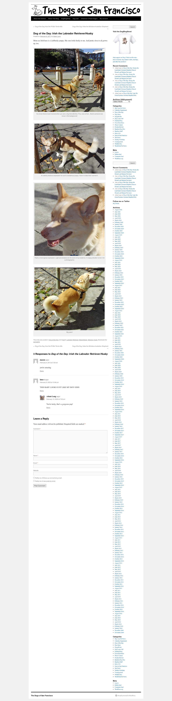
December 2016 (119, 454)
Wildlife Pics (118, 144)
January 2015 (118, 502)
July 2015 (117, 489)
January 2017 (118, 451)
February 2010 (119, 626)
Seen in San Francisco (121, 135)
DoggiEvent (118, 116)
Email (35, 463)
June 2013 (118, 542)
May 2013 (118, 544)
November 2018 (119, 405)
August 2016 (118, 462)
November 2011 (119, 582)
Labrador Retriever (72, 340)
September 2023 (119, 283)
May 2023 (118, 292)
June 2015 (118, 491)
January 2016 (118, 477)
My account (104, 18)
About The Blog (53, 18)
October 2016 (118, 458)
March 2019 (118, 397)
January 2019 (118, 401)
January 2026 (118, 224)
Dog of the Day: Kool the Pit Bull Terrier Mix (47, 26)
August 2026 (118, 210)
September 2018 (119, 409)
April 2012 (118, 571)
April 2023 (118, 294)
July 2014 (117, 515)
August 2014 (118, 512)
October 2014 (118, 508)
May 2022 (118, 317)
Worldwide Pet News (121, 146)
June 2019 (118, 390)
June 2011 (118, 592)
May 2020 (118, 367)
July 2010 (117, 616)
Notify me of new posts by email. (45, 481)
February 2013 (119, 550)
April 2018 (118, 420)
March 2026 (118, 220)
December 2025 (119, 226)
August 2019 (118, 386)
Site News (118, 137)
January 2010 (118, 628)
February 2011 (119, 601)
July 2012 (117, 565)
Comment (36, 429)
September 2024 (119, 258)
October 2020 (118, 357)
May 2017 (118, 443)
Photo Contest (119, 125)
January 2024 (118, 275)
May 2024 (118, 266)
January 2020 (118, 376)
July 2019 (117, 388)
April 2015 (118, 496)
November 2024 (119, 254)
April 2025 (118, 243)
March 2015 (118, 498)
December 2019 (119, 378)
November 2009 (119, 632)
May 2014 (118, 519)
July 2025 (117, 237)
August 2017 (118, 437)
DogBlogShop (65, 18)
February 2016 (119, 475)
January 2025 (118, 250)
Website (35, 470)
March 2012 (118, 573)
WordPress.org (119, 158)
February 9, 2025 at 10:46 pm (49, 382)
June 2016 (118, 466)
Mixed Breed (83, 340)
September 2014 (119, 510)
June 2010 (118, 618)
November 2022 (119, 304)
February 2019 (119, 399)
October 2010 (118, 609)
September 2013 (119, 536)
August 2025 (118, 235)
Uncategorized (119, 142)
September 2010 (119, 611)
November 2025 (119, 228)
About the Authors (40, 18)
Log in (116, 152)
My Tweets (116, 203)
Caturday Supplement (121, 110)
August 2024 (118, 260)
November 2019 (119, 380)
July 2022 (117, 313)
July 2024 (117, 262)
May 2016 (118, 468)
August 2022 (118, 311)
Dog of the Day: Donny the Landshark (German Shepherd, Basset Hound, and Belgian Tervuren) (127, 70)
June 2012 (118, 567)
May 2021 (118, 342)
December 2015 (119, 479)
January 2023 (118, 300)
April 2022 (118, 319)
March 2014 (118, 523)
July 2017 (117, 439)
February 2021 (119, 348)
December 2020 (119, 353)
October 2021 (118, 332)
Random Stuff (119, 131)
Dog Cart (76, 18)
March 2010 (118, 624)
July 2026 (117, 212)
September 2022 (119, 308)
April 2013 (118, 546)
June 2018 (118, 416)
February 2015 (119, 500)
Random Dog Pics (120, 129)
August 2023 (118, 285)
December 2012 (119, 555)
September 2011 (119, 586)
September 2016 (119, 460)
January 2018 (118, 426)
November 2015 (119, 481)
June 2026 (118, 214)
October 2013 (118, 533)
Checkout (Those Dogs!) (89, 18)
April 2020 (118, 369)
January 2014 (118, 527)
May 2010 (118, 620)
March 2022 (118, 321)
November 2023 (119, 279)
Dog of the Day (54, 340)
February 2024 (119, 273)
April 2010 (118, 622)
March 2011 (118, 599)
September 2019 (119, 384)
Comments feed (119, 156)
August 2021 (118, 336)
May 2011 (118, 594)
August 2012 (118, 563)
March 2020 (118, 372)
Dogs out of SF (119, 118)
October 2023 (118, 281)
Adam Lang (57, 36)
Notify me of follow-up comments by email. (48, 478)
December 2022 (119, 302)
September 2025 (119, 233)
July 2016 (117, 464)
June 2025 (118, 239)
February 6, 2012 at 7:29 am (49, 363)
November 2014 (119, 506)
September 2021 (119, 334)
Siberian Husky (92, 340)
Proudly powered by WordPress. (127, 695)
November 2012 (119, 557)
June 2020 (118, 365)
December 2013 (119, 529)
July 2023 (117, 287)
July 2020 (117, 363)
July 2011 (117, 590)
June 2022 (118, 315)
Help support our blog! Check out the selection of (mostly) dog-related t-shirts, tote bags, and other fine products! (125, 59)
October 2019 (118, 382)
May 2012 (118, 569)
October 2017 (118, 433)
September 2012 (119, 561)
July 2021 (117, 338)
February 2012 (119, 576)
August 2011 (118, 588)
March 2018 (118, 422)
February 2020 (119, 374)
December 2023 (119, 277)
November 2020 (119, 355)
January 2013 (118, 552)
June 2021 (118, 340)
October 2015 (118, 483)
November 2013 (119, 531)
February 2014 (119, 525)
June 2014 (118, 517)
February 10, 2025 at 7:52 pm (55, 399)
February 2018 (119, 424)
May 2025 (118, 241)
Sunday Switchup (120, 139)
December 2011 (119, 580)
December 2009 (119, 630)
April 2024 (118, 268)
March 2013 (118, 548)
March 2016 (118, 472)
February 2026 (119, 222)
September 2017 (119, 435)
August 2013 (118, 538)
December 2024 (119, 252)
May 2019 (118, 393)
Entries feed (118, 154)
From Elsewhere (119, 123)
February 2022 (119, 323)
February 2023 (119, 298)
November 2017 (119, 430)
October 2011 (118, 584)
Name (35, 455)
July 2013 (117, 540)
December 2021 (119, 327)
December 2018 (119, 403)
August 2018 (118, 411)
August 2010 (118, 613)
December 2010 (119, 605)
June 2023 (118, 289)
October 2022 (118, 306)
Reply (42, 371)
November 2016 (119, 456)
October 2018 (118, 407)
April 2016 (118, 470)
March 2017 (118, 447)
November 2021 (119, 329)
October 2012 (118, 559)
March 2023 (118, 296)
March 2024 (118, 271)
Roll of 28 (117, 133)
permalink (36, 342)
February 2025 (119, 247)
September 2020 (119, 359)
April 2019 (118, 395)
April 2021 (118, 344)
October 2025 (118, 231)
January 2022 (118, 325)
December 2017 (119, 428)
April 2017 (118, 445)
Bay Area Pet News (120, 108)
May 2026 (118, 216)
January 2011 (118, 603)
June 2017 (118, 441)
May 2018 (118, 418)
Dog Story (118, 114)
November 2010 (119, 607)
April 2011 (118, 597)
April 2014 (118, 521)
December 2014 (119, 504)
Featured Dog (118, 121)
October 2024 (118, 256)
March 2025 (118, 245)
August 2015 (118, 487)
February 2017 (119, 449)
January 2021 (118, 350)
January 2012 (118, 578)
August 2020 (118, 361)
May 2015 (118, 494)
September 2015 (119, 485)
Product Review (119, 127)
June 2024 (118, 264)
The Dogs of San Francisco (42, 695)
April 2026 (118, 218)
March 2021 (118, 346)
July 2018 (117, 414)
